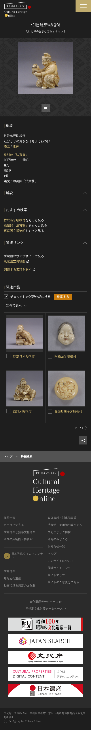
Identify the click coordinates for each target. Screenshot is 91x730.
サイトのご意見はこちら (63, 582)
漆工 (7, 146)
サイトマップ (56, 575)
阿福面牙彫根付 (65, 356)
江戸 (16, 146)
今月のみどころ (58, 539)
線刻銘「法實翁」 (16, 155)
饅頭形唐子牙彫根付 (68, 411)
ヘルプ (52, 553)
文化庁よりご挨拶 (59, 532)
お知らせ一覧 (56, 546)
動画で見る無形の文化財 (19, 585)
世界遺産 (9, 571)
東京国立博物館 (14, 230)
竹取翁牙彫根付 (14, 220)
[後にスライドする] (81, 427)
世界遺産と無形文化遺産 (19, 532)
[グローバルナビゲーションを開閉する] (83, 6)
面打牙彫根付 (22, 411)
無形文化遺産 (12, 578)
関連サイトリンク (59, 567)
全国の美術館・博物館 (18, 539)
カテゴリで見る (14, 524)
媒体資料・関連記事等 (62, 517)
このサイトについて (61, 560)
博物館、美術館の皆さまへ (65, 524)
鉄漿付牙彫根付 (24, 356)
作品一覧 (9, 517)
